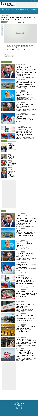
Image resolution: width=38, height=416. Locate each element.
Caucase (9, 9)
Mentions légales (10, 0)
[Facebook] (33, 1)
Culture (12, 11)
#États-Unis (7, 56)
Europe (26, 9)
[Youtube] (36, 1)
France (2, 11)
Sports (21, 11)
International (21, 9)
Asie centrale (14, 9)
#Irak (12, 56)
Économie (17, 11)
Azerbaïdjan (7, 11)
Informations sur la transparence (18, 0)
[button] (2, 24)
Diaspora (25, 11)
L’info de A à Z (4, 22)
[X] (34, 1)
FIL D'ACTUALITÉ (4, 9)
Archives (24, 0)
